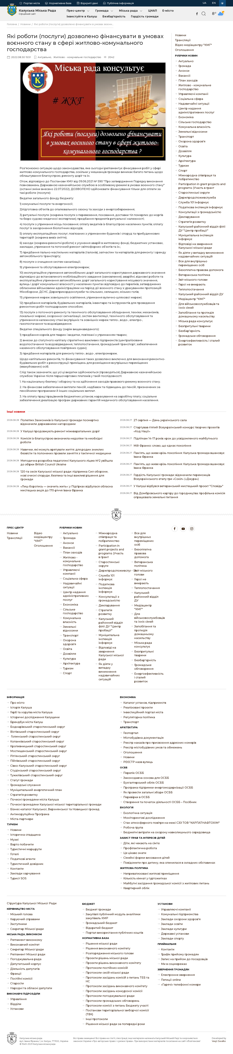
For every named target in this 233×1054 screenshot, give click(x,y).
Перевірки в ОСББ (136, 797)
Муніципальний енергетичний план (36, 790)
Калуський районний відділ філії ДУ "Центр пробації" (201, 228)
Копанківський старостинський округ (37, 741)
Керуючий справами (25, 919)
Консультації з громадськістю (199, 212)
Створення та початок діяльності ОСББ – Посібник (159, 802)
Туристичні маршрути (26, 849)
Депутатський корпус (25, 964)
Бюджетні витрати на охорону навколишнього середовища (166, 832)
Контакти (17, 868)
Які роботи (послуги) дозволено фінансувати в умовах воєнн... (73, 24)
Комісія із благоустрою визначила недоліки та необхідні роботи (61, 440)
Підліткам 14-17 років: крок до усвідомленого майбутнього (176, 438)
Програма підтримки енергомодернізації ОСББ (158, 787)
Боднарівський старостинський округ (37, 726)
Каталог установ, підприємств (144, 702)
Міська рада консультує (195, 321)
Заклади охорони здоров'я (181, 919)
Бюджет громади (98, 909)
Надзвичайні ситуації (193, 103)
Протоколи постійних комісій (107, 967)
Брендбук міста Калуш (26, 722)
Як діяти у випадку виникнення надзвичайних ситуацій (201, 254)
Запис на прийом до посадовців (184, 959)
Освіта (183, 146)
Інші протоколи (97, 1019)
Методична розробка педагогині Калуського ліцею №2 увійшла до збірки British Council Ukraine (66, 462)
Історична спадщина (25, 834)
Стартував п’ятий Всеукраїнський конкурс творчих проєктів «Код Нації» (177, 429)
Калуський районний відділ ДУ (200, 294)
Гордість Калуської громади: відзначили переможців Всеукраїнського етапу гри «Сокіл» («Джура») (172, 476)
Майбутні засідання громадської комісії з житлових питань (166, 883)
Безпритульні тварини (194, 326)
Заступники (18, 924)
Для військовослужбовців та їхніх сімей (198, 305)
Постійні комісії (21, 978)
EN (214, 2)
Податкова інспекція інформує (200, 207)
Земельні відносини (192, 131)
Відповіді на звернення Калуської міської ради (195, 245)
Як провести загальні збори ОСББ (148, 792)
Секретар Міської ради (27, 929)
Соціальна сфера (190, 99)
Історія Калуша (21, 707)
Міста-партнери (21, 819)
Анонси (184, 70)
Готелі (14, 854)
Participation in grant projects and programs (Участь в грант (201, 185)
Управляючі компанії (193, 94)
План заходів (188, 80)
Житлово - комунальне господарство (194, 87)
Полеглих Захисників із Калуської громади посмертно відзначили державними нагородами (59, 422)
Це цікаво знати (134, 853)
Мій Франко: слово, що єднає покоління (162, 445)
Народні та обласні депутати (31, 988)
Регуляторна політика (139, 717)
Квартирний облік (136, 888)
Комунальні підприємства (179, 914)
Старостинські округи (194, 192)
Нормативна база (60, 3)
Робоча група (133, 827)
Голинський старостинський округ (35, 736)
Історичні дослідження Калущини (35, 717)
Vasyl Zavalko (219, 1041)
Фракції (15, 973)
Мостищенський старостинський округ (38, 751)
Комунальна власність (194, 127)
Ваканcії (184, 75)
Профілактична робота (140, 848)
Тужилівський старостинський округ (36, 775)
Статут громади (21, 780)
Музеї (14, 839)
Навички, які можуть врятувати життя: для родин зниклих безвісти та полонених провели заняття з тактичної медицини (65, 451)
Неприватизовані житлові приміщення (151, 873)
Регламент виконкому (26, 939)
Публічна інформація (120, 3)
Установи (17, 1008)
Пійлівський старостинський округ (35, 760)
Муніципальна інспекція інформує (195, 237)
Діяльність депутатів (25, 969)
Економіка (186, 117)
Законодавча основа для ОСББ (146, 777)
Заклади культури (174, 929)
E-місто (168, 10)
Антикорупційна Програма (29, 814)
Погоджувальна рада (25, 959)
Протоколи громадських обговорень (112, 1000)
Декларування (189, 217)
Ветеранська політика (194, 275)
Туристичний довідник (26, 864)
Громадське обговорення (197, 336)
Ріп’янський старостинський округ (35, 756)
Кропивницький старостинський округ (38, 746)
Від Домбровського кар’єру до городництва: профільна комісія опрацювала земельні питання (179, 495)
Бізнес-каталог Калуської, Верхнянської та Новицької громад (54, 809)
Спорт (182, 170)
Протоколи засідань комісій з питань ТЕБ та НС (117, 979)
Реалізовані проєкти (138, 707)
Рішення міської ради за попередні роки (115, 1024)
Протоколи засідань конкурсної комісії (114, 991)
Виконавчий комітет (25, 944)
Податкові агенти (22, 859)
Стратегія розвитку (192, 221)
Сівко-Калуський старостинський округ (38, 765)
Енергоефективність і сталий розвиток (199, 342)
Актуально (186, 61)
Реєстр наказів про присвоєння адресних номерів (159, 742)
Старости (17, 983)
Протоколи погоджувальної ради (110, 995)
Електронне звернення (178, 974)
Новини (25, 24)
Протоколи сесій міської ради (107, 972)
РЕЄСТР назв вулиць (138, 762)
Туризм (183, 165)
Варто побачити (22, 844)
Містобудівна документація (143, 737)
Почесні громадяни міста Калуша (34, 799)
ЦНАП (152, 10)
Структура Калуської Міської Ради (32, 903)
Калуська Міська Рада (37, 12)
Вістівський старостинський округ (34, 731)
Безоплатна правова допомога (200, 270)
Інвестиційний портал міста (143, 712)
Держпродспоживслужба (197, 197)
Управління (18, 999)
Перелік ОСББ (133, 773)
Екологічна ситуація (137, 813)
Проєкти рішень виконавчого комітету (113, 963)
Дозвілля (185, 151)
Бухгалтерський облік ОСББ (143, 782)
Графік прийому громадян (180, 954)
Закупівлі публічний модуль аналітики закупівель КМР (113, 916)
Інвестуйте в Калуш (82, 16)
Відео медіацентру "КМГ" (193, 45)
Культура (184, 156)
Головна (12, 24)
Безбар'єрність (114, 16)
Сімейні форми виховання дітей (146, 857)
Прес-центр (76, 10)
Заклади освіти (172, 924)
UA (204, 2)
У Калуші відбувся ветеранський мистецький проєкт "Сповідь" (178, 486)
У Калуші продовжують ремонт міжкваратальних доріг (60, 431)
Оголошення (184, 50)
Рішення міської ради (101, 943)
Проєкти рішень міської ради (107, 958)
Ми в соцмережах (174, 964)
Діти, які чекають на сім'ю (141, 843)
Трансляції (183, 40)
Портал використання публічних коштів (114, 932)
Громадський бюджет (101, 923)
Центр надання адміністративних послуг (196, 110)
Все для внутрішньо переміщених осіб (192, 263)
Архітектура (187, 161)
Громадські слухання (25, 785)
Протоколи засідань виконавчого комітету (116, 986)
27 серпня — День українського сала (160, 420)
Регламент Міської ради (27, 954)
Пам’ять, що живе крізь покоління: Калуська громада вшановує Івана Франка (179, 454)
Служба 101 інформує (193, 202)
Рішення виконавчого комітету (108, 948)
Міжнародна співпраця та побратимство (197, 177)
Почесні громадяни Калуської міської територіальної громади (55, 804)
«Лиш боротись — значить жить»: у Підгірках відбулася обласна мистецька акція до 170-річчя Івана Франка (66, 488)
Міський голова (21, 914)
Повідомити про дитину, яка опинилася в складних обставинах (169, 862)
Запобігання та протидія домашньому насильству (196, 314)
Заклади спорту (172, 938)
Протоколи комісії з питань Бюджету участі (117, 1005)
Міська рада (128, 10)
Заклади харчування (25, 873)
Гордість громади (144, 16)
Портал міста (31, 3)
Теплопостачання (191, 289)
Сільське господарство (195, 122)
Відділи (15, 1004)
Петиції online (171, 979)
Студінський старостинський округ (35, 770)
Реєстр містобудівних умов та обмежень (152, 747)
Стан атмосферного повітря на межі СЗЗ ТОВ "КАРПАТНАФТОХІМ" (171, 822)
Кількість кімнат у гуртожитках (145, 878)
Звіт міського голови (193, 279)
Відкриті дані (89, 3)
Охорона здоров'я (191, 141)
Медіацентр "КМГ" (191, 299)
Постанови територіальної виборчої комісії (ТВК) (117, 1012)
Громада (101, 10)
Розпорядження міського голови (110, 953)
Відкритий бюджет (99, 928)
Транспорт (186, 136)
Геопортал (130, 733)
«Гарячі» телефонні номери (181, 984)
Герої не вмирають (192, 284)
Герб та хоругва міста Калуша (31, 712)
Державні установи (175, 933)
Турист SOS (18, 878)
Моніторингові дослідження (144, 817)
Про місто (17, 702)
